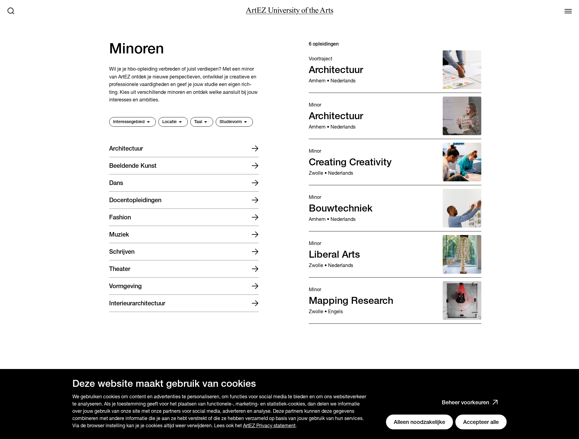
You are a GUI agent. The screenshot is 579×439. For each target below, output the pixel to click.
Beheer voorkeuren (465, 402)
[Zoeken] (10, 10)
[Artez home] (289, 10)
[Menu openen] (568, 10)
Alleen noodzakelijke (419, 422)
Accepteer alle (481, 422)
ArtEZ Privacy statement (269, 425)
